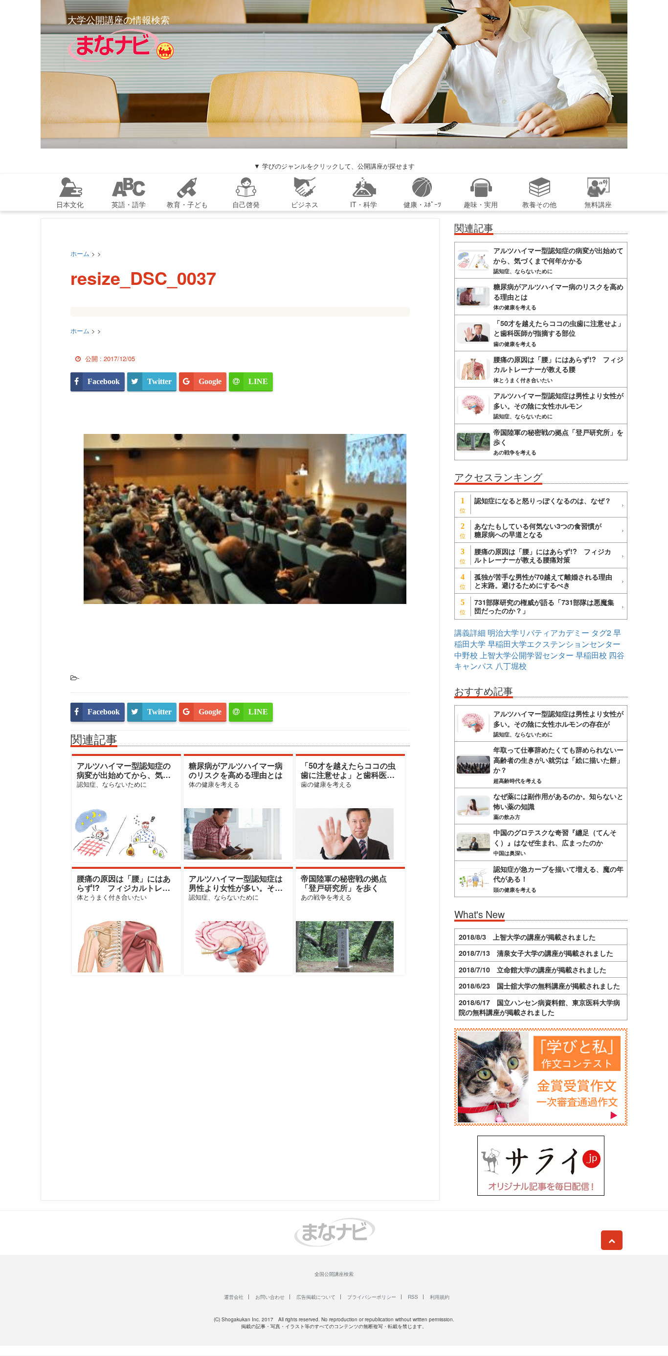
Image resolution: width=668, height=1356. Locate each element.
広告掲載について (315, 1296)
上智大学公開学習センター (527, 655)
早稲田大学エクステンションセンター (554, 643)
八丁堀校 (511, 665)
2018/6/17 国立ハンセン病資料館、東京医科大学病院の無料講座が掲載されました (539, 1007)
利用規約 (439, 1296)
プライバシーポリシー (371, 1296)
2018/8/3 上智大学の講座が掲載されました (527, 937)
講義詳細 (470, 632)
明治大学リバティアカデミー (538, 632)
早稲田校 (591, 655)
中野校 (466, 655)
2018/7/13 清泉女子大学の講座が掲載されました (536, 953)
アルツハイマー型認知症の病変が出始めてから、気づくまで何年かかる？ (124, 775)
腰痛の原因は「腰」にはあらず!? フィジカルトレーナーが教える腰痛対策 (124, 888)
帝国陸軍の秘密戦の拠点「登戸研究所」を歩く (344, 883)
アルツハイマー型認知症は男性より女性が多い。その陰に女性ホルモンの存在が (236, 888)
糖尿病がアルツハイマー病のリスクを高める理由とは (236, 770)
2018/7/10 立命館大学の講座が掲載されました (532, 969)
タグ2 (601, 632)
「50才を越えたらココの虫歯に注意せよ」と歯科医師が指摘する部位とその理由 (348, 775)
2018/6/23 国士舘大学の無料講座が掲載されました (539, 985)
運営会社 (234, 1296)
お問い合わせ (270, 1296)
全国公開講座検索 (334, 1273)
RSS (413, 1296)
